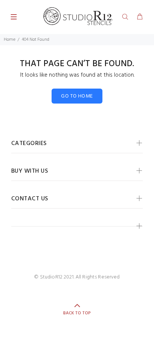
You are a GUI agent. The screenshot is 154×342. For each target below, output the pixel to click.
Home (9, 39)
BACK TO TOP (77, 313)
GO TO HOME (77, 96)
